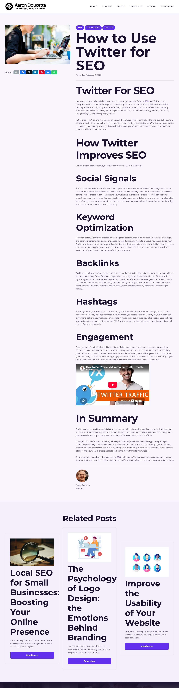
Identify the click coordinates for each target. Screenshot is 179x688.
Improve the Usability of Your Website (143, 603)
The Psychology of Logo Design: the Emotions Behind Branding (92, 603)
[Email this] (16, 72)
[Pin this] (42, 72)
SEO (147, 101)
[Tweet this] (29, 72)
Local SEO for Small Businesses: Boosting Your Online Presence (35, 602)
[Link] (26, 6)
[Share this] (23, 72)
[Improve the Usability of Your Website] (147, 549)
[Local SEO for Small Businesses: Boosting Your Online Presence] (32, 540)
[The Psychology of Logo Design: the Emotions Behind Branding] (89, 534)
